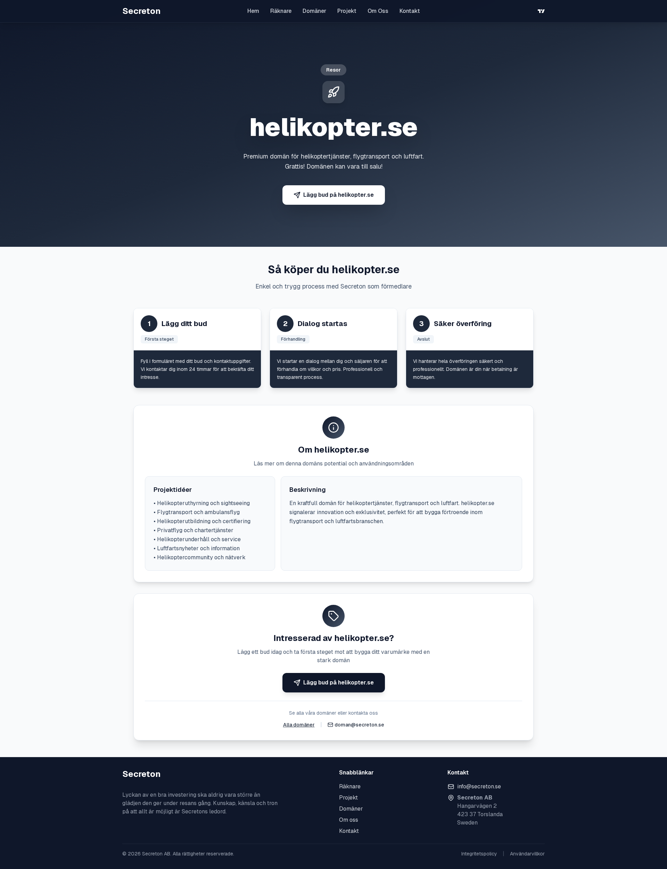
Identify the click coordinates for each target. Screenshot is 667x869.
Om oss (348, 819)
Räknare (280, 11)
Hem (253, 11)
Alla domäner (299, 725)
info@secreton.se (479, 786)
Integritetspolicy (479, 854)
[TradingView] (541, 11)
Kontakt (410, 11)
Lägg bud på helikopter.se (338, 194)
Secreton (141, 11)
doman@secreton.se (359, 725)
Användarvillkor (527, 854)
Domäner (314, 11)
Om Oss (378, 11)
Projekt (346, 11)
